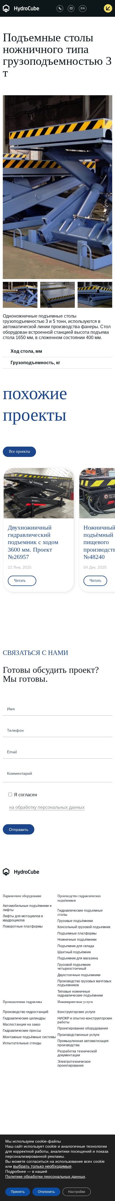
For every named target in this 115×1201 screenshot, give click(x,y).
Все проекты (68, 1115)
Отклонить (46, 1192)
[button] (8, 187)
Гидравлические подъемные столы (80, 912)
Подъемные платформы (77, 933)
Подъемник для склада (76, 946)
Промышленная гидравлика (22, 1002)
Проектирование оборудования (83, 1028)
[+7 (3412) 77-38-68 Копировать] (59, 8)
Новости (64, 1102)
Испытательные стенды (22, 1043)
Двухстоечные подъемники (79, 975)
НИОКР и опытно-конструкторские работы (85, 1020)
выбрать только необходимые (42, 1166)
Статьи (63, 1096)
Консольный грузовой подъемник (84, 927)
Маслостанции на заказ (21, 1024)
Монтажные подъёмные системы (29, 1037)
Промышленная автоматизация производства (83, 1043)
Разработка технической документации (77, 1053)
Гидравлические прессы (22, 1031)
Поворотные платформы (23, 926)
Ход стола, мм (26, 351)
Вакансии (10, 1102)
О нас (7, 1096)
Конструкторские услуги (76, 1012)
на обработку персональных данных (47, 807)
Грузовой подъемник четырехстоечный (74, 967)
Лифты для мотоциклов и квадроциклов (23, 918)
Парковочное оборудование (22, 896)
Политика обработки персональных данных (21, 1110)
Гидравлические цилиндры (24, 1018)
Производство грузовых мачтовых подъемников (84, 983)
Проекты (64, 1109)
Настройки (76, 1192)
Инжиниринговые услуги (75, 1002)
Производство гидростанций (25, 1012)
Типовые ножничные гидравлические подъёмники (80, 993)
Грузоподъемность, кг (35, 362)
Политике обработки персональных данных (45, 1176)
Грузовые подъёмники (75, 921)
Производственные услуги (78, 1035)
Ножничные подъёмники (77, 940)
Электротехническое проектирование (74, 1063)
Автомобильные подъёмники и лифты (27, 908)
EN (83, 8)
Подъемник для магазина (78, 958)
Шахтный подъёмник (74, 952)
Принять (18, 1192)
